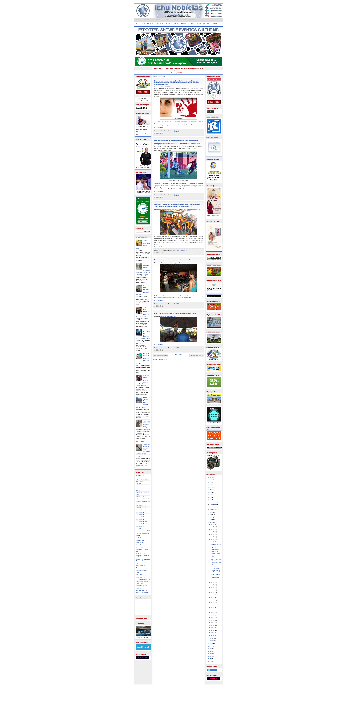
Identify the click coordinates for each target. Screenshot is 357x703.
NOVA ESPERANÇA (157, 20)
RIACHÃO (183, 24)
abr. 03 (213, 630)
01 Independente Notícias (142, 479)
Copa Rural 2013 (140, 512)
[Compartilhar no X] (159, 133)
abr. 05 (213, 625)
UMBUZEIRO (192, 20)
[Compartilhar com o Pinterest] (162, 133)
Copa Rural (139, 510)
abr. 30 (213, 524)
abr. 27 (213, 532)
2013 (209, 654)
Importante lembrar (140, 565)
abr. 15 (213, 600)
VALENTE (192, 24)
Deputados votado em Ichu (142, 533)
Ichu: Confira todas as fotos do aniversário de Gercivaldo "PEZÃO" (176, 313)
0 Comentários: (183, 131)
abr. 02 (213, 632)
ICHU (143, 24)
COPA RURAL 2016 (141, 505)
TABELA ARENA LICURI (142, 590)
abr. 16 (213, 597)
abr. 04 (213, 627)
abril (211, 522)
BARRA (168, 20)
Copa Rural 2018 (140, 519)
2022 (209, 487)
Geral (171, 316)
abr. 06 (213, 622)
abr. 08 (213, 617)
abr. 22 (213, 582)
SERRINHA (168, 24)
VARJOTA (176, 20)
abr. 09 (213, 615)
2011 (209, 659)
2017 (209, 499)
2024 (209, 482)
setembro (212, 509)
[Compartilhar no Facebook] (160, 133)
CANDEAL (150, 24)
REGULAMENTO (140, 574)
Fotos (168, 316)
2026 (209, 477)
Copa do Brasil (139, 528)
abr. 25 (213, 537)
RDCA (137, 572)
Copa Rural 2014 (140, 514)
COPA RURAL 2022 (141, 507)
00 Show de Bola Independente (169, 143)
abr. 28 (213, 529)
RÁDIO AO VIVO (140, 583)
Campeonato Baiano (184, 143)
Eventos (163, 263)
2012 (209, 656)
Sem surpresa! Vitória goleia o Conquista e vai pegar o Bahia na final (176, 140)
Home (137, 24)
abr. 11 (213, 610)
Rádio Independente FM (142, 585)
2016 (209, 646)
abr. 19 (213, 590)
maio (211, 519)
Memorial (138, 567)
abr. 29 (213, 527)
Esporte (138, 535)
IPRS (137, 563)
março (211, 638)
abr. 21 (213, 585)
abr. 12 (213, 607)
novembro (212, 504)
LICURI (184, 20)
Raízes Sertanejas (140, 577)
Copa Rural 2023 (140, 524)
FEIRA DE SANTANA (203, 24)
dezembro (212, 502)
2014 (209, 651)
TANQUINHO (159, 24)
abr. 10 (213, 612)
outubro (212, 507)
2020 (209, 492)
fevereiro (212, 640)
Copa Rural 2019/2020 (141, 521)
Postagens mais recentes (161, 355)
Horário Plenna (139, 547)
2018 (209, 497)
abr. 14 (213, 602)
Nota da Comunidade (141, 570)
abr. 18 (213, 592)
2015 (209, 649)
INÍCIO (137, 20)
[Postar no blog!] (157, 133)
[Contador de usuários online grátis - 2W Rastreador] (213, 679)
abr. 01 (213, 635)
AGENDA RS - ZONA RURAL (143, 499)
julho (211, 514)
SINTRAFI (167, 87)
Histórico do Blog (140, 542)
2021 (209, 489)
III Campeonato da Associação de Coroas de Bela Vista (142, 555)
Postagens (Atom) (163, 359)
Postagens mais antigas (196, 355)
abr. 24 (213, 539)
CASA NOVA (146, 20)
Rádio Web (138, 588)
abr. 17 (213, 595)
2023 (209, 484)
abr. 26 (213, 534)
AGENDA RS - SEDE (141, 496)
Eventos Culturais (140, 538)
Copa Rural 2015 (140, 517)
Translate (183, 72)
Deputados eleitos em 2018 (143, 531)
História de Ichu (140, 540)
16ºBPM (138, 490)
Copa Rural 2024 (140, 526)
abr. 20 (213, 587)
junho (211, 517)
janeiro (211, 643)
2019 (209, 494)
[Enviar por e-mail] (155, 133)
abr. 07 (213, 620)
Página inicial (178, 355)
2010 (209, 661)
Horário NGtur (139, 545)
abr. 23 (213, 542)
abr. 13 (213, 605)
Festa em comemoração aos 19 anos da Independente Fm (172, 260)
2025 (209, 479)
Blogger (147, 100)
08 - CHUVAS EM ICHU (142, 488)
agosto (211, 512)
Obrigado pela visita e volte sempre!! (147, 687)
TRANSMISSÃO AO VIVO (142, 592)
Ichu (162, 87)
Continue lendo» (158, 127)
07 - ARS (138, 485)
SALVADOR (215, 24)
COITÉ (176, 24)
